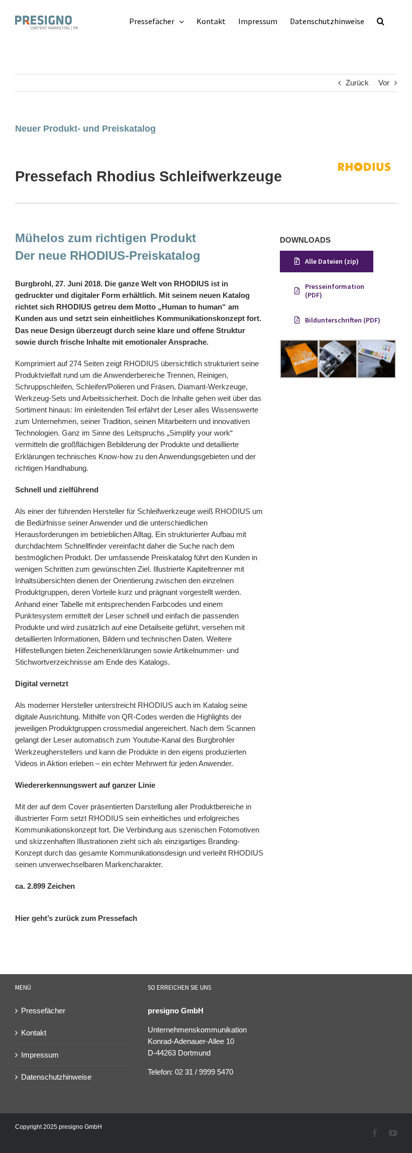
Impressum (40, 1055)
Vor (383, 82)
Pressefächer (43, 1010)
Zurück (357, 82)
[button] (380, 21)
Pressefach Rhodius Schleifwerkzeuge (148, 176)
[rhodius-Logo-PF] (365, 153)
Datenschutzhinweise (56, 1077)
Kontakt (33, 1032)
